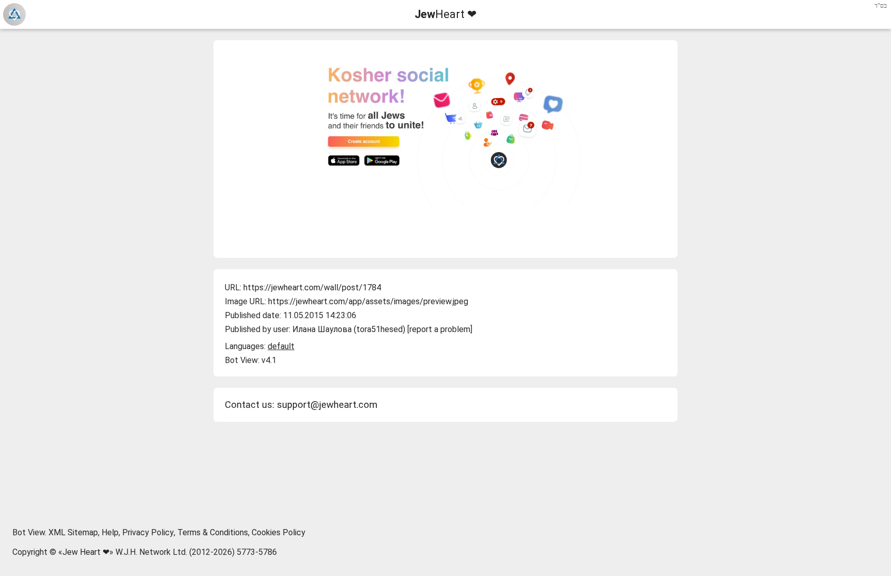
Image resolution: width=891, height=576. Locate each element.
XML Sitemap (73, 532)
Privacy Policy (148, 532)
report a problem (439, 329)
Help (110, 532)
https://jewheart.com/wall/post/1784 (312, 287)
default (281, 346)
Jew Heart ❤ (85, 552)
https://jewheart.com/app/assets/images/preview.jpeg (368, 301)
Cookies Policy (278, 532)
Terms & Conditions (212, 532)
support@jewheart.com (327, 404)
